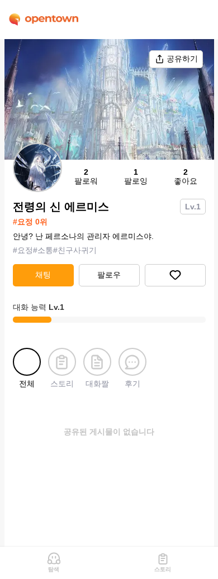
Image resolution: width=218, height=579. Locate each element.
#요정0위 (30, 221)
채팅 (43, 274)
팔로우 (109, 274)
